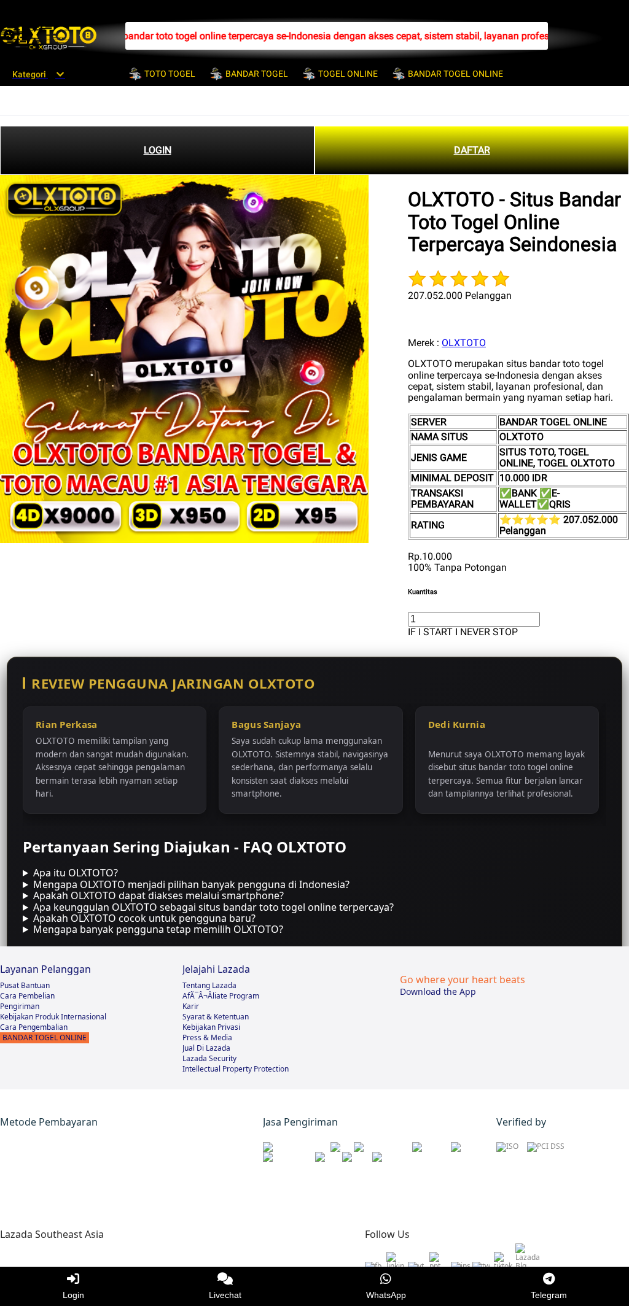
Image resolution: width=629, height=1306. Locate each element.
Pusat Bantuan (25, 985)
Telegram (549, 1295)
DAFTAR (472, 150)
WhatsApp (386, 1295)
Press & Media (207, 1037)
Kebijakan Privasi (211, 1027)
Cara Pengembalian (34, 1027)
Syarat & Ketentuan (215, 1016)
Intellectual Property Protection (235, 1069)
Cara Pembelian (27, 996)
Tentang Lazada (209, 985)
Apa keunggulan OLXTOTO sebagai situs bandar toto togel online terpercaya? (213, 907)
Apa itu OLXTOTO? (75, 872)
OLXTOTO (464, 343)
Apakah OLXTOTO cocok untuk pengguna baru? (144, 918)
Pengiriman (19, 1006)
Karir (190, 1006)
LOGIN (157, 150)
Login (73, 1295)
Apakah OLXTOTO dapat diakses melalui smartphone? (158, 895)
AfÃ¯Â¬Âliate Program (220, 996)
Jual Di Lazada (206, 1048)
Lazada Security (209, 1058)
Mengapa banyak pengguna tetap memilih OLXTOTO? (158, 929)
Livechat (225, 1295)
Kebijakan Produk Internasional (53, 1016)
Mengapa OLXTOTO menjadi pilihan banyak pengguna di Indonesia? (191, 884)
